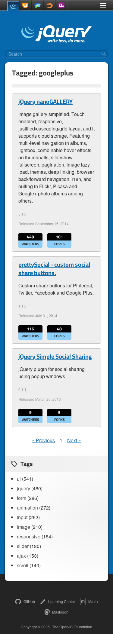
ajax (21, 555)
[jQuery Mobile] (37, 5)
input (22, 517)
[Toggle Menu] (103, 5)
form (21, 498)
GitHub (29, 601)
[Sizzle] (49, 5)
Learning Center (61, 601)
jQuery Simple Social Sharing (55, 356)
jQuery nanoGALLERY (45, 101)
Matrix (93, 601)
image (23, 526)
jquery (23, 488)
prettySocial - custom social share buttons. (54, 268)
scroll (22, 565)
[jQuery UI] (25, 5)
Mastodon (60, 611)
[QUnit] (61, 5)
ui (19, 478)
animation (27, 507)
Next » (74, 440)
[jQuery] (13, 6)
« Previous (43, 440)
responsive (28, 536)
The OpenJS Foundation (72, 626)
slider (23, 546)
